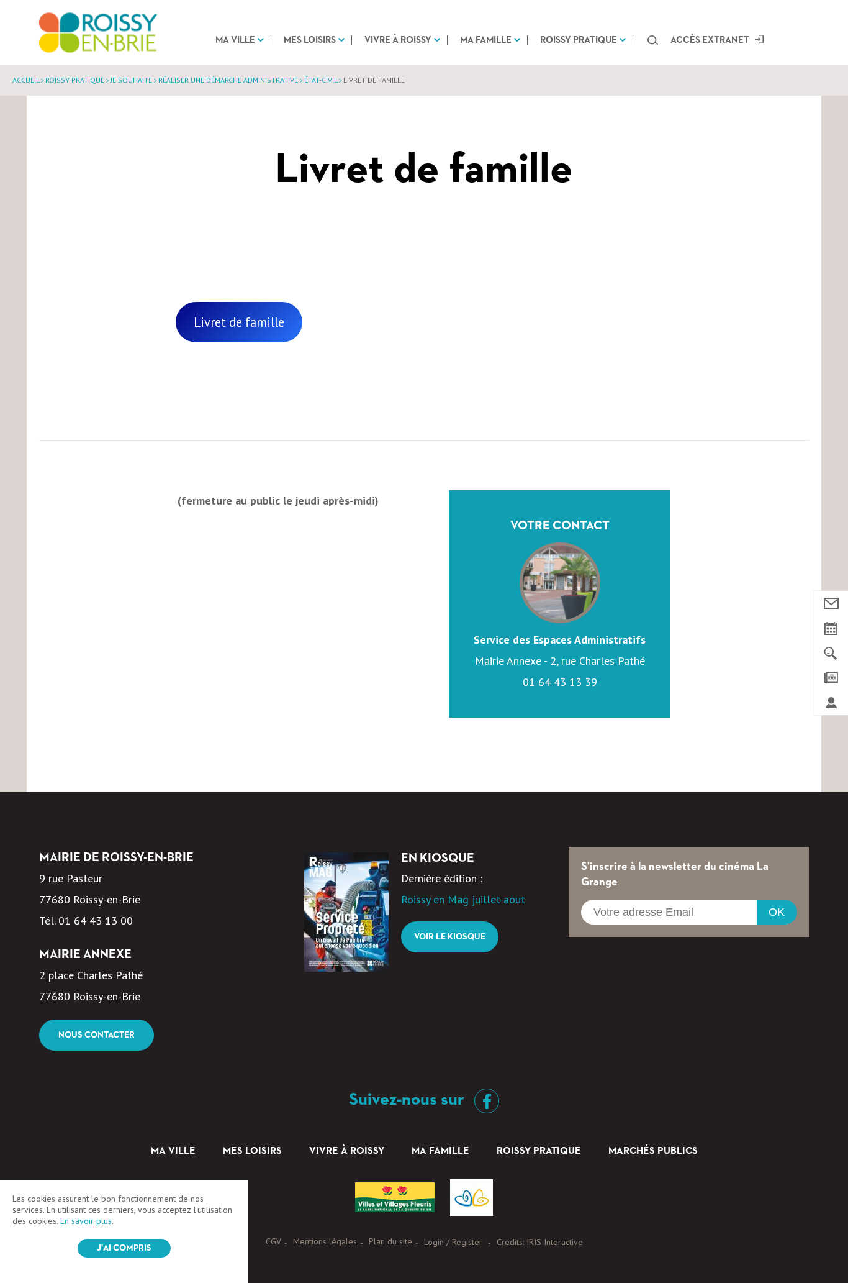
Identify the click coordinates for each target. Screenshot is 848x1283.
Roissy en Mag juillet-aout (463, 899)
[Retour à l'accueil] (98, 32)
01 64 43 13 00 (95, 920)
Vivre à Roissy (397, 40)
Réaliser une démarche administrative (228, 79)
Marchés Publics (653, 1151)
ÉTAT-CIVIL (320, 79)
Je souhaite (131, 79)
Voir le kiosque (449, 937)
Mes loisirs (310, 40)
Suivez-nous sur (408, 1099)
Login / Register (453, 1242)
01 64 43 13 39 (560, 682)
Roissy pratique (578, 40)
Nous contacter (96, 1035)
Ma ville (235, 40)
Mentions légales (325, 1241)
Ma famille (486, 40)
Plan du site (390, 1241)
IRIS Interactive (554, 1242)
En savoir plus (86, 1220)
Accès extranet (709, 40)
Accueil (25, 79)
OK (777, 912)
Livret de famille (239, 322)
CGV (273, 1241)
